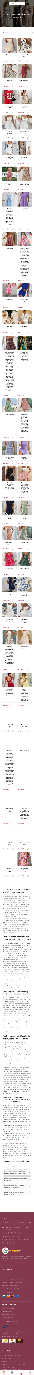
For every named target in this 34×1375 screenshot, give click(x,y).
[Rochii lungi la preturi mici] (24, 584)
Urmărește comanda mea (11, 1236)
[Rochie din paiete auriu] (9, 448)
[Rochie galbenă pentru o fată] (9, 610)
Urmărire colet (7, 1311)
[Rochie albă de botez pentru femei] (24, 290)
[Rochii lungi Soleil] (9, 584)
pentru (24, 908)
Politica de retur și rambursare (12, 1283)
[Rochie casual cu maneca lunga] (24, 637)
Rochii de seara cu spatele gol (24, 569)
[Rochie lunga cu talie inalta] (9, 71)
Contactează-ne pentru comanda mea (15, 1239)
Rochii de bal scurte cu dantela (24, 183)
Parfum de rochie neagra (9, 183)
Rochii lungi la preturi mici (24, 594)
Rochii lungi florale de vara (9, 517)
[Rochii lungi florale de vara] (9, 508)
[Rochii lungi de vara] (9, 715)
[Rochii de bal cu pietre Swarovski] (24, 148)
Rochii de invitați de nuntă (13, 1166)
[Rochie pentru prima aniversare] (9, 239)
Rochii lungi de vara (9, 725)
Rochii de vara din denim (24, 106)
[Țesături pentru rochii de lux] (24, 448)
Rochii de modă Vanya (24, 543)
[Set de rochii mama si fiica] (9, 317)
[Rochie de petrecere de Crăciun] (9, 859)
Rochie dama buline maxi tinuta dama (9, 810)
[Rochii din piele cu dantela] (24, 833)
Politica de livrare (8, 1277)
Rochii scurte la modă (9, 158)
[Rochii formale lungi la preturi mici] (24, 859)
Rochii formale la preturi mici (9, 543)
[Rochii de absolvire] (24, 122)
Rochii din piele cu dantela (24, 843)
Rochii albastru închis (9, 569)
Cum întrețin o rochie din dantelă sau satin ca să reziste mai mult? (15, 1186)
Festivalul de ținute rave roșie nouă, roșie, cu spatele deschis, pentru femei (9, 692)
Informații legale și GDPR (10, 1288)
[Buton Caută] (22, 3)
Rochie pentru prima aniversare (10, 249)
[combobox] (15, 3)
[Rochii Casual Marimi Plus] (24, 715)
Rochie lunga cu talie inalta (9, 81)
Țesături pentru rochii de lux (24, 458)
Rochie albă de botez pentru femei (24, 301)
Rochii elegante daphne (24, 55)
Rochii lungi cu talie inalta (9, 300)
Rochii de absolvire (24, 131)
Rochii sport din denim (24, 209)
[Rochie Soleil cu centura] (9, 833)
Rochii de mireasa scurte (24, 517)
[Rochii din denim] (24, 741)
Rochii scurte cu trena (9, 106)
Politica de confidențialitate (11, 1280)
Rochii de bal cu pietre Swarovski (24, 158)
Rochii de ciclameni (9, 132)
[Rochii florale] (9, 45)
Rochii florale (9, 54)
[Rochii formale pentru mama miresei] (24, 610)
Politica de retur (7, 1317)
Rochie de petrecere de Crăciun (9, 870)
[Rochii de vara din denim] (24, 97)
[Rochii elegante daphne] (24, 45)
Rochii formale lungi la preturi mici (24, 870)
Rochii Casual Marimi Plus (24, 725)
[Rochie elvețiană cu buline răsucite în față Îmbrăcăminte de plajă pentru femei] (9, 473)
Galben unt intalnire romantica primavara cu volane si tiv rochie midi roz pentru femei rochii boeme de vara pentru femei (24, 695)
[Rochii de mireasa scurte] (24, 508)
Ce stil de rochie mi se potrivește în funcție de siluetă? (14, 1193)
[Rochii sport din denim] (24, 199)
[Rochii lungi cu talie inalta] (9, 290)
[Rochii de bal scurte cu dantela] (24, 174)
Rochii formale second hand (24, 327)
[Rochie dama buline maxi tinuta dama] (9, 799)
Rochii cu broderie (9, 414)
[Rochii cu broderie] (9, 405)
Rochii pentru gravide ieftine (14, 1164)
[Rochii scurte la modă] (9, 148)
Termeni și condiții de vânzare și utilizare (16, 1285)
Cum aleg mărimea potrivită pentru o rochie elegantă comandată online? (15, 1172)
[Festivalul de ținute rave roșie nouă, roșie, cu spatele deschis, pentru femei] (9, 680)
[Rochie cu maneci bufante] (24, 71)
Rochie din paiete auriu (9, 458)
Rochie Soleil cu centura (9, 843)
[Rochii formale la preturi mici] (9, 533)
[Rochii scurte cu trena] (9, 97)
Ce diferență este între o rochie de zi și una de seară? (15, 1179)
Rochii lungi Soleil (9, 594)
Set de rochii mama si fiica (9, 327)
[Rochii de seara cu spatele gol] (24, 559)
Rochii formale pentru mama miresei (24, 621)
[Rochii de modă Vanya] (24, 533)
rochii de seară (24, 1145)
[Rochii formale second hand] (24, 317)
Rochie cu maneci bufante (24, 81)
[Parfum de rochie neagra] (9, 174)
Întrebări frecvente (8, 1309)
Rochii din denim (24, 750)
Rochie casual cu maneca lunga (24, 647)
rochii (15, 1105)
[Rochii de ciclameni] (9, 122)
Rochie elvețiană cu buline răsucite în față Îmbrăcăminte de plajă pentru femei (9, 485)
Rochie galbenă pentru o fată (9, 620)
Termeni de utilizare (9, 1314)
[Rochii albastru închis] (9, 559)
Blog (3, 1274)
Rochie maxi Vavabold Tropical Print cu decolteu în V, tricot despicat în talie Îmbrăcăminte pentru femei (24, 356)
